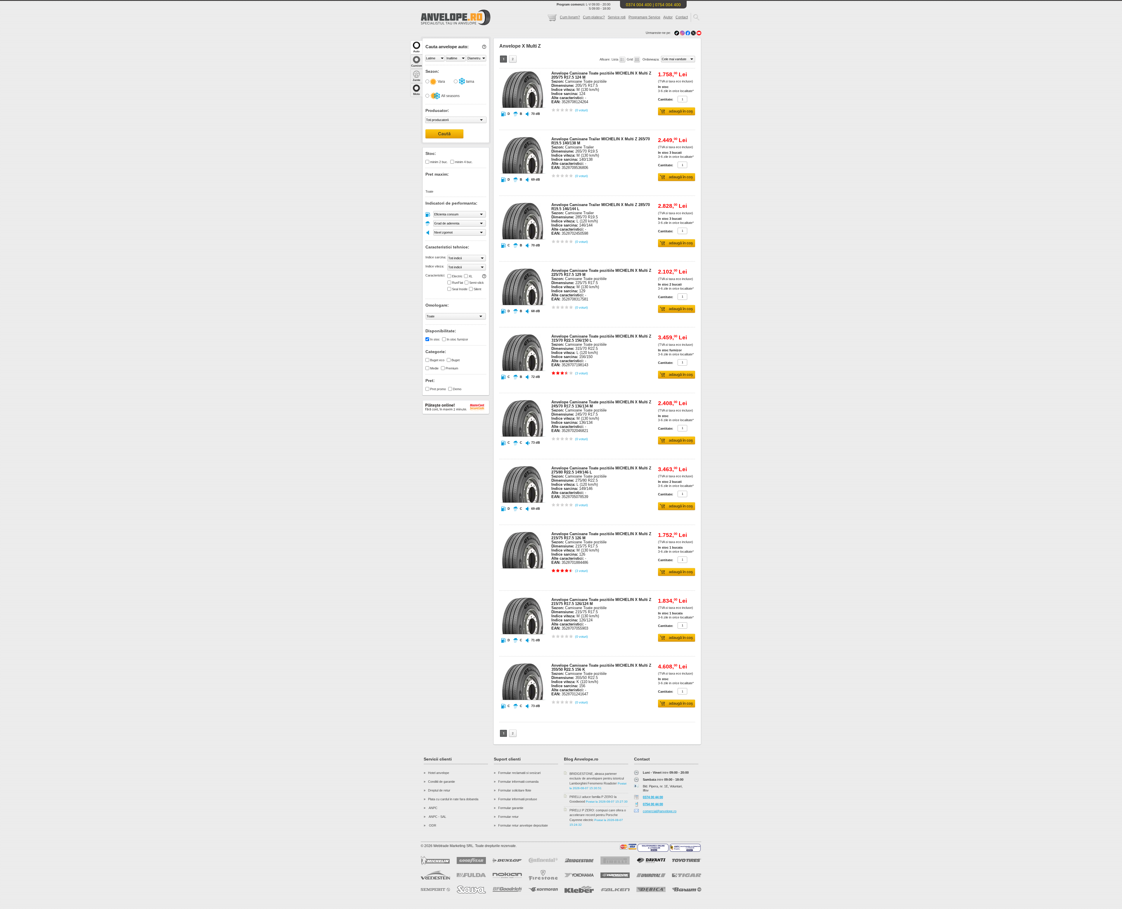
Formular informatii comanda (518, 781)
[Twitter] (694, 32)
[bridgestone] (579, 860)
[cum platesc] (628, 847)
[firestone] (543, 875)
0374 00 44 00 (653, 797)
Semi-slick (476, 282)
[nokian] (507, 875)
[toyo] (686, 860)
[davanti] (651, 860)
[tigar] (686, 875)
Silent (477, 289)
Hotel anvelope (438, 773)
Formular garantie (510, 808)
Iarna (469, 82)
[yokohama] (579, 875)
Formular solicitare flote (514, 790)
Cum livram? (570, 17)
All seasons (450, 96)
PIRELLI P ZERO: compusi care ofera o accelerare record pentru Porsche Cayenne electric (597, 815)
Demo (457, 389)
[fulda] (471, 875)
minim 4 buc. (464, 162)
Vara (441, 82)
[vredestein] (435, 875)
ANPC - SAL (437, 816)
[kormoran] (543, 889)
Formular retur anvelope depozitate (523, 825)
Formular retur (508, 816)
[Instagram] (682, 32)
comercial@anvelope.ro (659, 811)
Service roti (617, 17)
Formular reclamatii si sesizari (519, 773)
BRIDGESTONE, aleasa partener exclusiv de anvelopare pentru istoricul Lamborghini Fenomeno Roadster (596, 778)
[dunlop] (507, 860)
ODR (432, 825)
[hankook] (615, 875)
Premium (452, 368)
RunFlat (457, 282)
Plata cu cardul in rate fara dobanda (453, 799)
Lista (615, 59)
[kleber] (579, 889)
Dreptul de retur (439, 790)
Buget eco (437, 360)
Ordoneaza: (651, 59)
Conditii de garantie (441, 781)
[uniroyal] (651, 875)
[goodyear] (471, 860)
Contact (682, 17)
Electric (457, 276)
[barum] (686, 889)
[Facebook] (687, 32)
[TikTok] (676, 32)
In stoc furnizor (457, 339)
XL (470, 276)
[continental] (543, 860)
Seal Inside (460, 289)
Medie (434, 368)
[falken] (615, 889)
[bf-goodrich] (507, 889)
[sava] (471, 890)
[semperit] (435, 889)
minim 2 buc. (439, 162)
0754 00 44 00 (653, 804)
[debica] (651, 889)
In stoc (435, 339)
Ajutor (668, 17)
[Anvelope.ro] (456, 24)
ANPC (432, 808)
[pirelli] (615, 860)
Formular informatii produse (517, 799)
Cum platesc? (594, 17)
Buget (455, 360)
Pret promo (438, 389)
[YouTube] (699, 32)
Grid (630, 59)
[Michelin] (435, 860)
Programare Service (644, 17)
